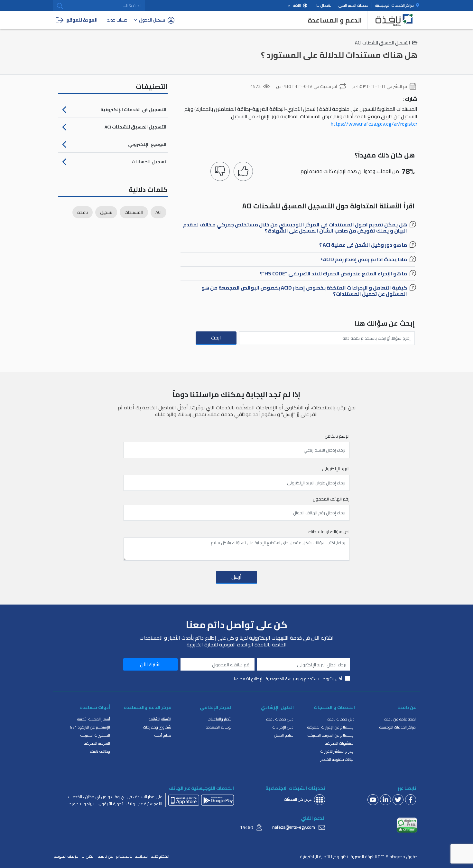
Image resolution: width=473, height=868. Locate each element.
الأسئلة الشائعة (160, 719)
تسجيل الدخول (152, 20)
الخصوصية (160, 856)
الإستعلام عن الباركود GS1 (90, 727)
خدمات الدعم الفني (353, 6)
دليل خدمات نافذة (341, 719)
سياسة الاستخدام (132, 856)
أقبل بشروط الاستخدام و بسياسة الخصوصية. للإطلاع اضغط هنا (287, 679)
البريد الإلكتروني (335, 469)
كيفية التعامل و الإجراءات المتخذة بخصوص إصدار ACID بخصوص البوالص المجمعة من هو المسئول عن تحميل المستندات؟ (304, 292)
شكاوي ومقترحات (157, 727)
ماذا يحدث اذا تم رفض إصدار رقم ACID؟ (363, 260)
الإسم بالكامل (337, 436)
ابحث (216, 337)
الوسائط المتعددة (219, 727)
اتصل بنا (88, 856)
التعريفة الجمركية (97, 743)
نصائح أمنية (162, 735)
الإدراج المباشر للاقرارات (337, 751)
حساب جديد (117, 20)
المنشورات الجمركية (340, 743)
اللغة (297, 5)
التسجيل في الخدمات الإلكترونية (133, 109)
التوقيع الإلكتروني (147, 144)
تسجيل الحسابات (149, 161)
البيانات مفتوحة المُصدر (337, 759)
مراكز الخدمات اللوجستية (397, 727)
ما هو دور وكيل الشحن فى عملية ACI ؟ (363, 246)
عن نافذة (105, 856)
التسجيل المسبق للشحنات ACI (135, 127)
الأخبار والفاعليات (220, 719)
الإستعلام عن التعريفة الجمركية (331, 735)
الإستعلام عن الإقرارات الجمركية (331, 727)
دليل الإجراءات (283, 727)
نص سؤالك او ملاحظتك (328, 532)
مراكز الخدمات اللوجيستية (395, 6)
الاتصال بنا (324, 5)
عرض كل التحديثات (298, 799)
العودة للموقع (81, 20)
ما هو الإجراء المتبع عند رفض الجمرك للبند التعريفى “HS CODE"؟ (333, 274)
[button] (59, 5)
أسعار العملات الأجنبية (93, 719)
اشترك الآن (150, 664)
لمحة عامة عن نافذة (400, 719)
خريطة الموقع (66, 856)
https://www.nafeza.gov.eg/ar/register (374, 124)
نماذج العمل (283, 735)
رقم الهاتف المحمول (331, 499)
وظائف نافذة (100, 751)
